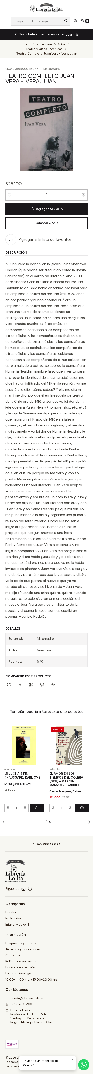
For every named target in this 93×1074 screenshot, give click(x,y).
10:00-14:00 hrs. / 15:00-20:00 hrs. (31, 979)
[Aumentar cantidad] (83, 195)
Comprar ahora (46, 223)
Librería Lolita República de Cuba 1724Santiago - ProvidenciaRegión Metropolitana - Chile (31, 1016)
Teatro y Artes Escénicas (44, 49)
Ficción (10, 912)
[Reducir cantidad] (9, 195)
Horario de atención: (20, 967)
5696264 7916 (21, 1004)
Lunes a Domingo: (18, 973)
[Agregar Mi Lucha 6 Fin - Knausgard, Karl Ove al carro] (37, 808)
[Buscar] (66, 21)
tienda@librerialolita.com (29, 998)
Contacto (12, 955)
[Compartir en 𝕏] (20, 685)
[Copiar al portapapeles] (53, 685)
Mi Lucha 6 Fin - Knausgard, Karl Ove (22, 775)
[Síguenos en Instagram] (23, 888)
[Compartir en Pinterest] (42, 685)
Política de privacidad (21, 961)
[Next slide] (88, 822)
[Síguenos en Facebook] (30, 888)
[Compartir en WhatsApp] (31, 685)
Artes (62, 44)
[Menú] (5, 21)
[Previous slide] (4, 822)
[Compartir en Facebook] (9, 685)
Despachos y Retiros (20, 943)
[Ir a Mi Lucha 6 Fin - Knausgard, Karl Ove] (24, 745)
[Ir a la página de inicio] (46, 7)
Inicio (27, 44)
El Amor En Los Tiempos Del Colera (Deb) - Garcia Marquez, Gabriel (66, 779)
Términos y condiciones (23, 949)
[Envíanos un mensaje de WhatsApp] (83, 1064)
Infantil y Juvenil (17, 924)
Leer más (72, 34)
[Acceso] (75, 21)
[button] (46, 844)
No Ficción (44, 44)
